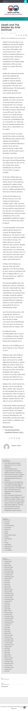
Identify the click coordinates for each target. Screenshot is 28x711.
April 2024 (7, 609)
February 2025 (9, 590)
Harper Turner (16, 445)
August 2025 (8, 578)
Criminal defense (9, 525)
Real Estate (8, 548)
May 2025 (7, 584)
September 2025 (9, 576)
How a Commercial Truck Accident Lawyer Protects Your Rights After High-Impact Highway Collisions (14, 502)
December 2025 (9, 571)
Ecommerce (8, 527)
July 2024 (7, 603)
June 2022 (7, 650)
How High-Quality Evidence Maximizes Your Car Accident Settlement (13, 465)
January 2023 (8, 637)
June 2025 (7, 582)
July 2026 (7, 563)
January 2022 (8, 659)
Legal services (8, 546)
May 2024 (7, 607)
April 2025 (7, 586)
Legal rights (12, 33)
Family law (7, 529)
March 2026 (8, 565)
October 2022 (8, 643)
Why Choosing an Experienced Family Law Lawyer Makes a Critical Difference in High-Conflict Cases (14, 497)
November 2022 (9, 641)
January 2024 (8, 614)
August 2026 (8, 561)
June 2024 (7, 605)
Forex (6, 531)
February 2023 (9, 635)
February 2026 (9, 567)
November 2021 (9, 663)
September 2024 (9, 599)
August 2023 (8, 624)
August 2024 (8, 601)
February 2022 (9, 658)
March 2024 (8, 610)
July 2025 (7, 580)
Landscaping (8, 539)
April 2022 (7, 654)
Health (6, 533)
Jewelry (7, 537)
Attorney (7, 522)
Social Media (8, 550)
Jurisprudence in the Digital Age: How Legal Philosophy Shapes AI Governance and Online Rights (14, 484)
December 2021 (9, 661)
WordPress (10, 706)
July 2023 (7, 626)
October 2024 (8, 597)
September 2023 (9, 622)
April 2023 (7, 631)
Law (6, 540)
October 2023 (8, 620)
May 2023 (7, 629)
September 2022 (9, 644)
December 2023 (9, 616)
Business (7, 523)
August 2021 (8, 669)
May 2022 (7, 652)
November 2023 (9, 618)
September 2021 (9, 667)
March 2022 (8, 656)
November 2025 (9, 573)
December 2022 (9, 639)
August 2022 (8, 646)
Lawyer (7, 542)
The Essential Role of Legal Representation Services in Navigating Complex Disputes (13, 508)
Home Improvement (10, 535)
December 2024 (9, 593)
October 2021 (8, 665)
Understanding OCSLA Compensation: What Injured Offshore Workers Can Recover (13, 470)
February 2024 (9, 612)
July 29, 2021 (5, 33)
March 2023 (8, 633)
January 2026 (8, 569)
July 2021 (7, 671)
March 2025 (8, 588)
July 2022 (7, 648)
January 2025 (8, 592)
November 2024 (9, 595)
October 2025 (8, 575)
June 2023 (7, 627)
